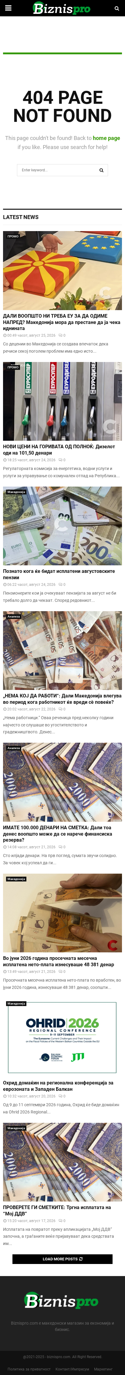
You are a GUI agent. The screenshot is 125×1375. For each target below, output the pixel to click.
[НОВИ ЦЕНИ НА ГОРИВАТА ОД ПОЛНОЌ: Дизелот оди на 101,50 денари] (62, 401)
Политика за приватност (29, 1369)
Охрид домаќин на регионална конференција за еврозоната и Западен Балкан (58, 1086)
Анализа (14, 616)
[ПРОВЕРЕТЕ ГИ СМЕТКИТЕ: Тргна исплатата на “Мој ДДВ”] (62, 1162)
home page (106, 138)
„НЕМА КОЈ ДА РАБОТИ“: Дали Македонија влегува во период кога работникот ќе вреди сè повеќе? (62, 699)
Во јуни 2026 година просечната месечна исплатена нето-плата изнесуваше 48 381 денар (58, 961)
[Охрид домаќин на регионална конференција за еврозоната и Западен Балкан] (62, 1037)
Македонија (16, 492)
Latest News (21, 217)
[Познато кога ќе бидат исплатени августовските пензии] (62, 526)
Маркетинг (103, 1369)
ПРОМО (13, 236)
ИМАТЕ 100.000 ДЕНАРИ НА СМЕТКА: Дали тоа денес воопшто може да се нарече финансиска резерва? (57, 834)
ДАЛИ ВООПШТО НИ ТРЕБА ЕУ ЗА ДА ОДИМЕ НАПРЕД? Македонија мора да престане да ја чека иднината (61, 322)
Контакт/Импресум (72, 1369)
